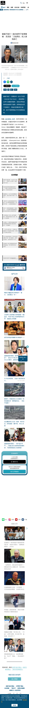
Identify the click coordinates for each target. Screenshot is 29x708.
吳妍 (8, 78)
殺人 (12, 89)
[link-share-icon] (11, 82)
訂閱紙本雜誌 (3, 2)
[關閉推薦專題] (27, 346)
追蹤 (13, 519)
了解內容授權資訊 (17, 669)
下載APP (13, 688)
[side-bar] (27, 2)
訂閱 (19, 519)
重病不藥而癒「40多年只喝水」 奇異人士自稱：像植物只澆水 (10, 181)
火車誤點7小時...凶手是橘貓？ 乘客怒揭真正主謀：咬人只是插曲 (10, 217)
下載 (26, 519)
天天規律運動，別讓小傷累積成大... (14, 379)
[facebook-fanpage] (13, 693)
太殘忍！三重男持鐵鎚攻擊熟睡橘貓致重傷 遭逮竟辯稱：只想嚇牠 (10, 224)
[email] (20, 693)
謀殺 (16, 89)
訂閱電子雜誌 (19, 686)
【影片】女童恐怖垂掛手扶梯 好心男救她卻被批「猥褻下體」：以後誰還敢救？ (10, 202)
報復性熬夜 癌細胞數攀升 (9, 258)
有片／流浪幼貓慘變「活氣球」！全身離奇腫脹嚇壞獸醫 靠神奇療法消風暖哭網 (10, 209)
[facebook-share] (4, 82)
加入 (6, 519)
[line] (9, 693)
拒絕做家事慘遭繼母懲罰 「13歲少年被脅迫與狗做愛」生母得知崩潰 (10, 188)
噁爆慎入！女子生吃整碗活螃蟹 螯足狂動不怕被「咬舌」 (10, 195)
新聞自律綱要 (21, 688)
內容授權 (6, 688)
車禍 (5, 89)
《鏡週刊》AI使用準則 (15, 690)
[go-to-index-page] (12, 43)
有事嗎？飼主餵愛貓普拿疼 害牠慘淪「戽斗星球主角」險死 (10, 245)
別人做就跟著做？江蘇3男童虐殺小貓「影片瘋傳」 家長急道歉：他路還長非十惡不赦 (10, 238)
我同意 (14, 705)
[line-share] (8, 82)
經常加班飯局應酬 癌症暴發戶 (13, 337)
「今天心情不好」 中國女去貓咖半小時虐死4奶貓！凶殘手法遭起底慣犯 (10, 231)
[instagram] (17, 693)
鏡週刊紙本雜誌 (16, 667)
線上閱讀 (14, 679)
